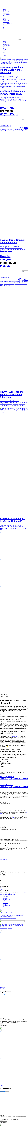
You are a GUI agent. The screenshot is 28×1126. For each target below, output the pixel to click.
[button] (14, 35)
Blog (4, 15)
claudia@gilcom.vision (10, 894)
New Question (3, 1025)
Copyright (5, 898)
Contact (4, 49)
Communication (6, 11)
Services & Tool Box (7, 14)
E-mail (11, 796)
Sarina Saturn (14, 736)
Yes (1, 1023)
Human (4, 9)
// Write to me (3, 859)
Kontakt (2, 988)
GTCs (4, 900)
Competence (6, 13)
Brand (4, 10)
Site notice (5, 896)
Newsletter (2, 987)
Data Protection (6, 899)
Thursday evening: (7, 777)
